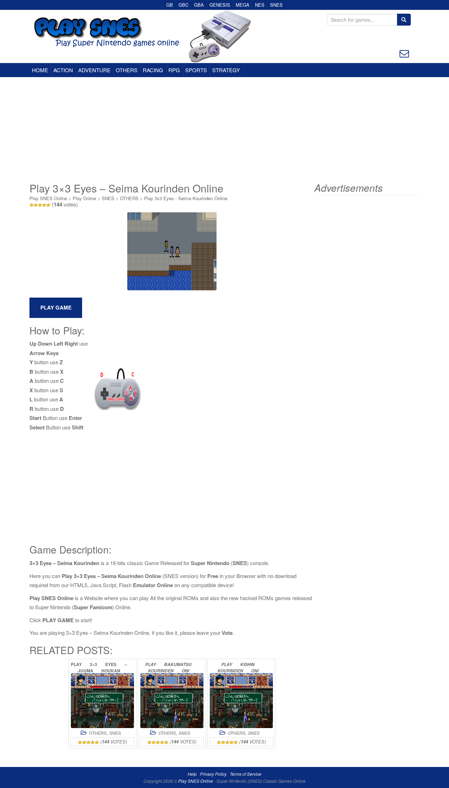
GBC (183, 4)
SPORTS (196, 70)
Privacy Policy (213, 774)
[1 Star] (31, 205)
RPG (174, 70)
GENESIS (219, 4)
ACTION (63, 70)
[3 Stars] (40, 205)
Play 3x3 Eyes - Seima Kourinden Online (185, 198)
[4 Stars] (44, 205)
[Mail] (404, 53)
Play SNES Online (48, 198)
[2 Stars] (36, 205)
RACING (153, 70)
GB (169, 4)
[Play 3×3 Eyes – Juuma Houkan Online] (102, 700)
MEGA (242, 4)
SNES (276, 4)
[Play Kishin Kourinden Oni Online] (241, 700)
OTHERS (127, 70)
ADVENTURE (94, 70)
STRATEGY (226, 70)
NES (259, 4)
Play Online (84, 198)
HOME (40, 70)
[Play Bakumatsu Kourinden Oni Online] (172, 700)
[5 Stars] (48, 205)
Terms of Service (245, 774)
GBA (199, 4)
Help (192, 774)
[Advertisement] (224, 130)
